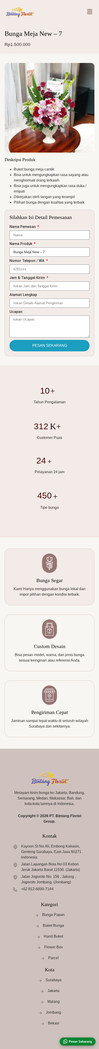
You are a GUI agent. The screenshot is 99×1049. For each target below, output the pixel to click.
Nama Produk (21, 244)
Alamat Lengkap (23, 295)
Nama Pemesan (23, 227)
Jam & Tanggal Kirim (27, 278)
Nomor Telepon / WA (27, 261)
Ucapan (15, 312)
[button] (89, 11)
